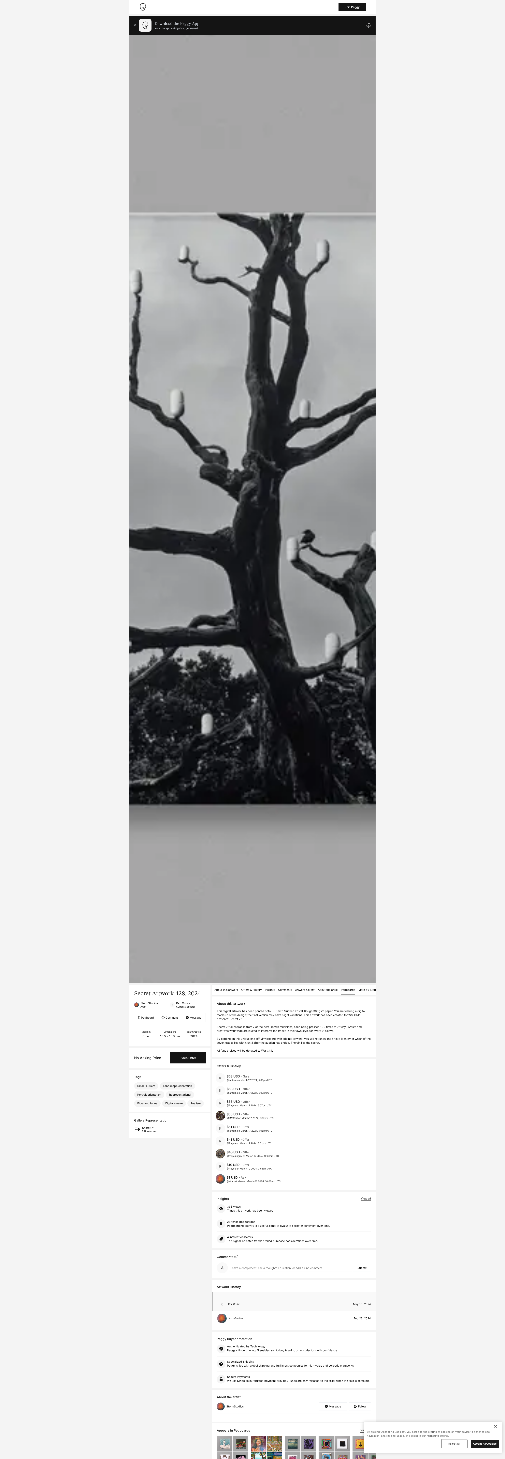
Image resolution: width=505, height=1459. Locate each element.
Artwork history (305, 989)
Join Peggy (352, 7)
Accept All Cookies (485, 1443)
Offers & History (251, 989)
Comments (285, 989)
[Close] (495, 1426)
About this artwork (226, 989)
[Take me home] (143, 7)
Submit (362, 1267)
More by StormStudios (372, 989)
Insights (270, 989)
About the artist (328, 989)
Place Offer (188, 1058)
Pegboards (348, 989)
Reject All (454, 1443)
